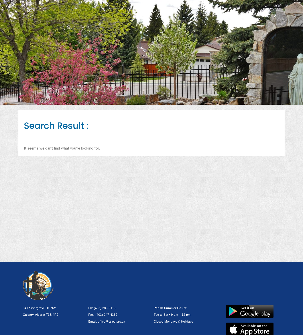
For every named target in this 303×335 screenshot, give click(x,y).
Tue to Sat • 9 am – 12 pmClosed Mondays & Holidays (173, 314)
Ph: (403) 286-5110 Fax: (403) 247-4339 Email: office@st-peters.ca (106, 314)
